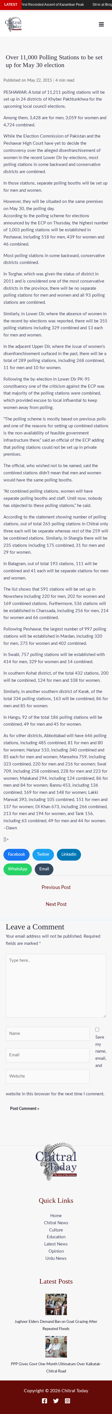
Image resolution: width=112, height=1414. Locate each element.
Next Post (56, 904)
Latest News (56, 1244)
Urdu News (56, 1258)
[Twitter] (56, 1401)
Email (44, 869)
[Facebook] (44, 1401)
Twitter (43, 855)
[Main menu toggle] (101, 24)
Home (56, 1216)
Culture (56, 1230)
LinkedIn (68, 855)
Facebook (16, 855)
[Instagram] (67, 1401)
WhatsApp (17, 869)
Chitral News (56, 1223)
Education (56, 1237)
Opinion (56, 1251)
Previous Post (56, 887)
